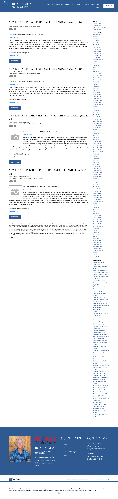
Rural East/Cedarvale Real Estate (35, 229)
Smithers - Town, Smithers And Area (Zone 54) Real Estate (29, 124)
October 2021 (97, 150)
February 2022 (97, 141)
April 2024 (96, 90)
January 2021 (97, 168)
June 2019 (96, 207)
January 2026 (97, 51)
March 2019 (96, 213)
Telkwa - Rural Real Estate (47, 232)
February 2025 (97, 74)
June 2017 (96, 257)
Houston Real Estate (52, 228)
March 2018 (96, 238)
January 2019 (97, 218)
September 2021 (98, 152)
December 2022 (97, 121)
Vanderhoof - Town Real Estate (15, 234)
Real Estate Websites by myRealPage (100, 479)
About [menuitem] (98, 7)
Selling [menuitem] (85, 4)
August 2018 (96, 228)
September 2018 (98, 226)
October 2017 (97, 248)
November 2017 (97, 246)
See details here (13, 37)
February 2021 (97, 166)
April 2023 (96, 115)
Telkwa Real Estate (76, 232)
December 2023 (97, 98)
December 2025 (97, 53)
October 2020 (97, 174)
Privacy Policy (88, 479)
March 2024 (96, 92)
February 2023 (97, 119)
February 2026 (97, 49)
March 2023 (96, 117)
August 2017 (96, 253)
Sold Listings (97, 29)
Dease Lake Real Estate (69, 223)
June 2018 (96, 232)
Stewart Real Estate (24, 232)
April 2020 (96, 187)
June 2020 (96, 183)
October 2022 (97, 125)
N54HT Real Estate (12, 229)
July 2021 (95, 156)
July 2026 (95, 39)
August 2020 (96, 178)
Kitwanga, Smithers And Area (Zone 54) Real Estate (77, 228)
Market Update (95, 4)
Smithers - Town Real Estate (27, 230)
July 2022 (95, 131)
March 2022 (96, 139)
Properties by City (67, 4)
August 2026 (96, 37)
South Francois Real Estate (14, 232)
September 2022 (98, 127)
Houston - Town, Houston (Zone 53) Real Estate (22, 228)
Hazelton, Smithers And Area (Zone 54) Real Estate (27, 26)
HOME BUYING (46, 226)
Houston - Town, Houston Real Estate (39, 228)
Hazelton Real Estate (77, 225)
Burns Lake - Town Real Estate (36, 223)
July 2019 (95, 205)
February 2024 (97, 94)
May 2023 (95, 113)
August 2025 (96, 61)
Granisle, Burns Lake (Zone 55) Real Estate (30, 225)
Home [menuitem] (48, 4)
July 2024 (95, 84)
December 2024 (97, 76)
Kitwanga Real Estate (61, 228)
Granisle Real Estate (16, 225)
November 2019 (97, 197)
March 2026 (96, 47)
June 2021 (96, 158)
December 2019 (97, 195)
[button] (108, 6)
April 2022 (96, 137)
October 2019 (97, 199)
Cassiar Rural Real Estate (58, 223)
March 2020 (96, 189)
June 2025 (96, 65)
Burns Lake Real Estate (47, 223)
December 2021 (97, 146)
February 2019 (97, 216)
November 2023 (97, 100)
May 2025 (95, 67)
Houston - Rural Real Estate (55, 226)
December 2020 (97, 170)
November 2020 (97, 172)
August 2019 (96, 203)
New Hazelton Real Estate (22, 229)
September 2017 (98, 251)
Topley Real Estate (68, 233)
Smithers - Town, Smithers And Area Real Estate (68, 230)
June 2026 (96, 41)
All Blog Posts (97, 23)
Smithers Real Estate (82, 230)
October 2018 (97, 224)
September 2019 (98, 201)
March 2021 (96, 164)
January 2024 (97, 96)
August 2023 (96, 106)
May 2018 (95, 234)
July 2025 (95, 63)
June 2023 (96, 111)
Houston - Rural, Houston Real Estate (69, 226)
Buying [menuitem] (78, 4)
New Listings (97, 25)
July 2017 (95, 255)
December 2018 (97, 220)
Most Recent (97, 34)
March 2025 (96, 72)
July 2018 (95, 230)
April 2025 (96, 69)
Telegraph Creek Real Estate (35, 232)
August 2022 (96, 129)
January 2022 (97, 144)
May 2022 (95, 135)
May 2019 (95, 209)
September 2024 (98, 80)
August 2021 (96, 154)
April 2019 (96, 211)
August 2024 (96, 82)
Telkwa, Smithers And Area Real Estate (30, 233)
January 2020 (97, 193)
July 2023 (95, 109)
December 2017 (97, 244)
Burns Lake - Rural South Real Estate (22, 223)
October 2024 (97, 78)
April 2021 (96, 162)
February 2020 (97, 191)
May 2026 (96, 43)
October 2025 (97, 57)
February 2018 (97, 240)
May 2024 (96, 88)
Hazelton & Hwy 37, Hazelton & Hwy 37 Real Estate (62, 225)
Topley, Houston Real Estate (78, 233)
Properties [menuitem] (55, 4)
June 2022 (96, 133)
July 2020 (95, 181)
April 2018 (96, 236)
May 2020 (96, 185)
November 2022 (97, 123)
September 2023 (98, 104)
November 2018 (97, 222)
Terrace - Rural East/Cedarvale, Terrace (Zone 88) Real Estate (51, 233)
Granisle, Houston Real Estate (45, 225)
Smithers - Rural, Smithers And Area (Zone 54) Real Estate (29, 178)
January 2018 (97, 242)
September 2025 (98, 59)
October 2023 (97, 102)
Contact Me (108, 5)
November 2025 (97, 55)
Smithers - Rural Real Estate (48, 229)
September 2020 (98, 176)
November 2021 (97, 148)
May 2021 (95, 160)
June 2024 (96, 86)
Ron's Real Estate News (100, 27)
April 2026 (96, 45)
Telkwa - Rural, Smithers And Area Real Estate (62, 232)
